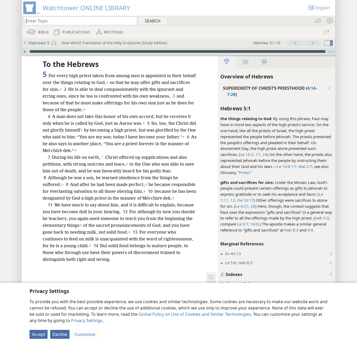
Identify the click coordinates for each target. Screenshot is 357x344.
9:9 (310, 230)
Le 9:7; (243, 224)
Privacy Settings (86, 320)
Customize (84, 334)
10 (150, 191)
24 (264, 154)
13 (135, 232)
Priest (244, 172)
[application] (178, 51)
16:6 (253, 224)
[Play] (25, 51)
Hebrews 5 (38, 43)
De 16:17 (245, 200)
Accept (38, 334)
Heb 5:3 (322, 218)
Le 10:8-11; (287, 166)
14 (96, 246)
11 (50, 205)
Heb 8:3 (291, 230)
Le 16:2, (247, 154)
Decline (60, 334)
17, (258, 154)
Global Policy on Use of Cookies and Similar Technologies (195, 314)
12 (125, 212)
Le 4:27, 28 (245, 206)
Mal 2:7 (304, 166)
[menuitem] (329, 20)
